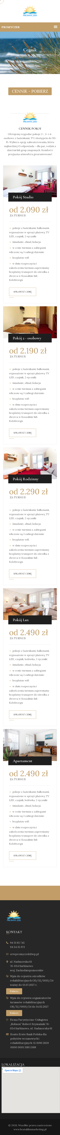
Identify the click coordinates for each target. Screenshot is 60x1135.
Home (23, 56)
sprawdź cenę (23, 291)
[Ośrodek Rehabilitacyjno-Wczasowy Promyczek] (30, 11)
